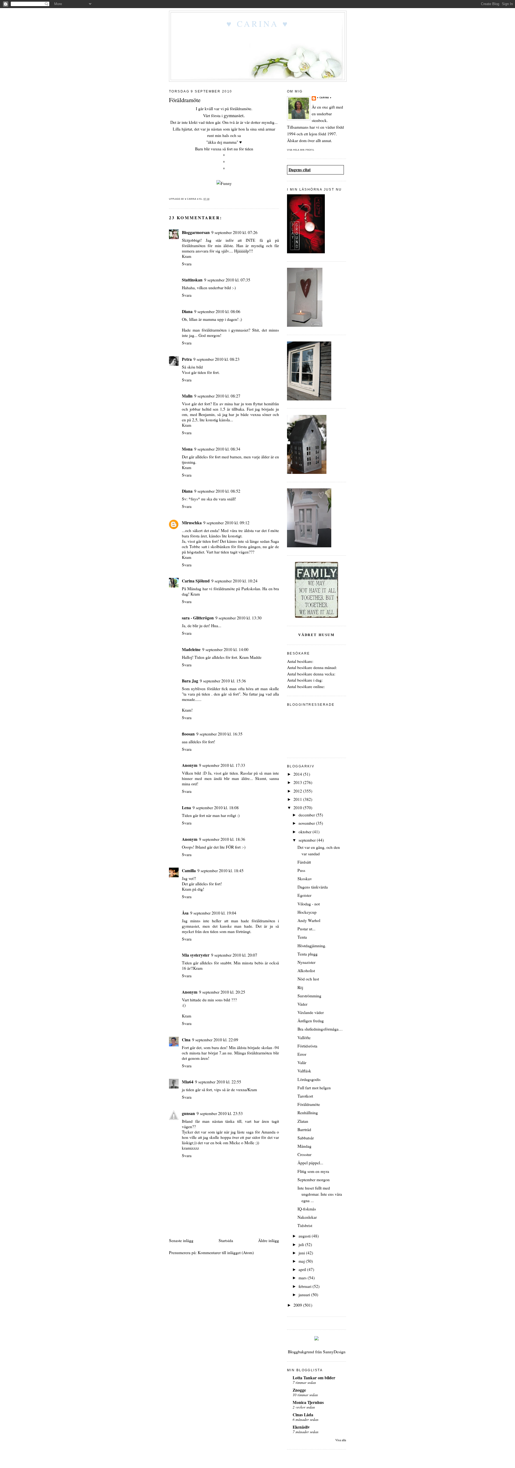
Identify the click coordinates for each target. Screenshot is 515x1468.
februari (305, 1286)
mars (303, 1277)
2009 (298, 1305)
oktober (305, 831)
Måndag (304, 1146)
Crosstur (304, 1154)
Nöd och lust (308, 979)
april (303, 1269)
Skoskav (304, 878)
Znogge (299, 1390)
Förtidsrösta (307, 1046)
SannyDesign (334, 1351)
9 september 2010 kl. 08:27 (217, 396)
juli (302, 1244)
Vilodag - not (308, 903)
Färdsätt (304, 862)
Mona (187, 449)
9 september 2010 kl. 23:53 (220, 1113)
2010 (298, 807)
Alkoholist (306, 970)
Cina (186, 1040)
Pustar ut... (306, 928)
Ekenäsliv (301, 1427)
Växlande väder (310, 1012)
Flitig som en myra (313, 1171)
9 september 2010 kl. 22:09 (215, 1039)
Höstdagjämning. (311, 945)
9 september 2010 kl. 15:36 (223, 680)
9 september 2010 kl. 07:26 (234, 232)
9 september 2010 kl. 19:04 (213, 913)
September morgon (313, 1179)
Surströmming (309, 995)
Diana (187, 311)
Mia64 (187, 1082)
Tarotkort (305, 1096)
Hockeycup (307, 912)
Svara (187, 263)
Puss (301, 870)
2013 (298, 782)
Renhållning (307, 1112)
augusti (305, 1236)
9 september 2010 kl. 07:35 (227, 280)
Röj (300, 987)
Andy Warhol (308, 920)
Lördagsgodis (309, 1079)
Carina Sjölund (196, 581)
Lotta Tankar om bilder (314, 1378)
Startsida (226, 1240)
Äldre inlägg (268, 1240)
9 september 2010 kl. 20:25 (222, 992)
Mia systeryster (195, 955)
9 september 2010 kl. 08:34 (217, 449)
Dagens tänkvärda (312, 887)
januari (305, 1294)
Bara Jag (190, 681)
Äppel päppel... (310, 1162)
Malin (187, 396)
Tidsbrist (304, 1225)
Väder (302, 1004)
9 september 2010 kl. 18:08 (216, 807)
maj (302, 1261)
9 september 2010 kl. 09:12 (226, 522)
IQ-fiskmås (306, 1208)
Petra (187, 359)
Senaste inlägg (181, 1240)
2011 (298, 799)
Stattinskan (192, 280)
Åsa (185, 913)
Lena (186, 808)
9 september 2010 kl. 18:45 (220, 870)
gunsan (188, 1113)
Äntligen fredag (310, 1020)
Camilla (189, 871)
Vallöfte (304, 1037)
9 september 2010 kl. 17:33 (222, 765)
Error (301, 1054)
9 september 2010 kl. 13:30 (238, 617)
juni (302, 1252)
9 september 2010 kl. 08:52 (217, 491)
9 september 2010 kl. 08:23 (216, 359)
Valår (301, 1062)
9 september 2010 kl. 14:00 (225, 649)
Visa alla (340, 1440)
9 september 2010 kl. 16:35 (219, 734)
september (308, 840)
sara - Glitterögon (198, 618)
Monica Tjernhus (308, 1402)
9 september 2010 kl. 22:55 (218, 1081)
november (307, 823)
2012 (298, 791)
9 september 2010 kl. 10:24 (234, 581)
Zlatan (302, 1121)
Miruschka (192, 523)
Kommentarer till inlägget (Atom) (226, 1252)
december (307, 814)
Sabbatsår (305, 1137)
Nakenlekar (307, 1217)
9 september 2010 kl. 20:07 (234, 955)
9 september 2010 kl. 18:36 (222, 839)
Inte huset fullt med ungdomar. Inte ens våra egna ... (319, 1194)
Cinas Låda (303, 1415)
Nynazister (306, 962)
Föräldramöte (308, 1104)
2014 (298, 774)
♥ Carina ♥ (257, 23)
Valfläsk (304, 1070)
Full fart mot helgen (314, 1087)
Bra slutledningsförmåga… (320, 1029)
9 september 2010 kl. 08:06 (217, 311)
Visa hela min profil (300, 150)
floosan (188, 734)
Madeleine (191, 649)
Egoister (304, 895)
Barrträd (304, 1129)
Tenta (302, 937)
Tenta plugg (307, 954)
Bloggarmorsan (196, 232)
